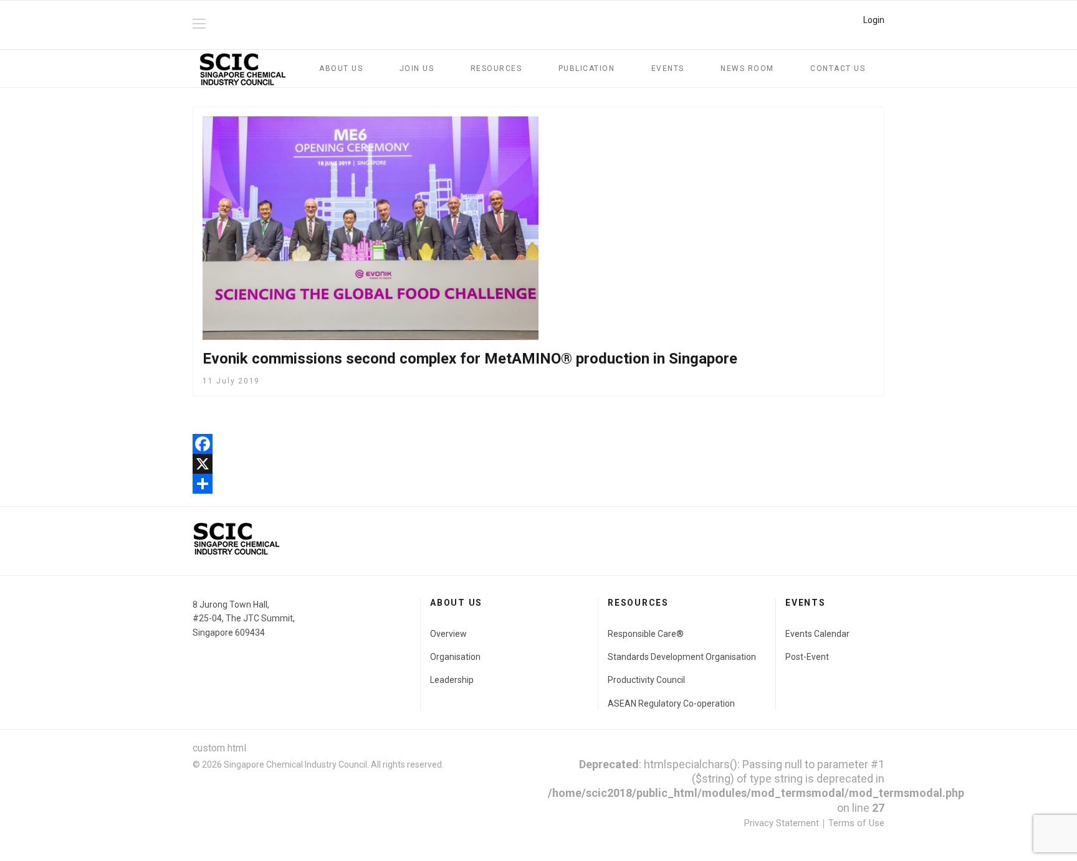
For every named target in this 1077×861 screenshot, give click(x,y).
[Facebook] (538, 444)
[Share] (538, 484)
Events (667, 68)
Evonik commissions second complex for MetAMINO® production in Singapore (470, 358)
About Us (341, 68)
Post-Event (807, 657)
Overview (448, 634)
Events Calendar (817, 634)
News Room (747, 68)
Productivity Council (646, 680)
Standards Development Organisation (682, 657)
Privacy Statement (781, 823)
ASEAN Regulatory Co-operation (671, 703)
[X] (538, 464)
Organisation (455, 657)
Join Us (417, 68)
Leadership (452, 680)
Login (873, 20)
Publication (586, 68)
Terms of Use (856, 823)
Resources (496, 68)
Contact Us (837, 68)
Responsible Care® (646, 634)
